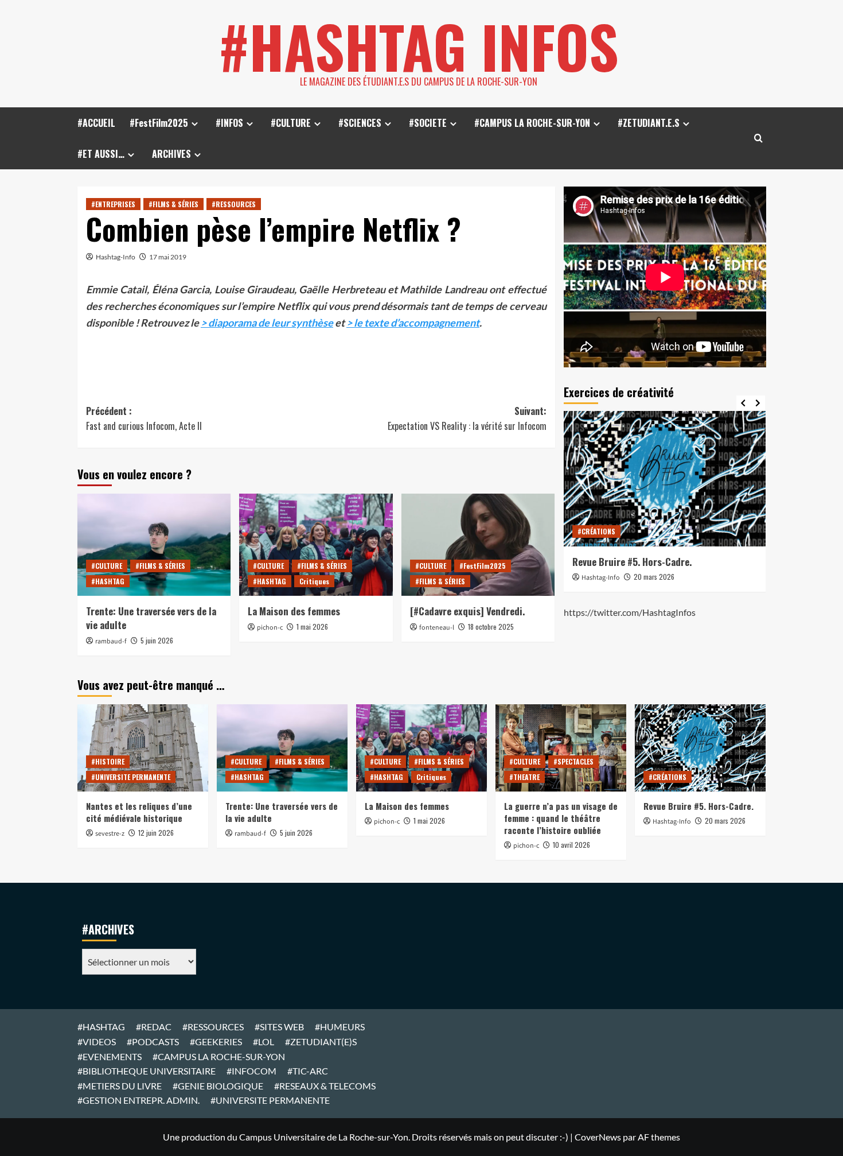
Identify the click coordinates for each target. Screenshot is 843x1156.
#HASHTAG (107, 581)
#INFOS (229, 123)
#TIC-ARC (307, 1070)
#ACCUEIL (96, 123)
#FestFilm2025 (159, 123)
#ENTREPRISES (113, 204)
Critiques (314, 581)
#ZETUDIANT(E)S (321, 1041)
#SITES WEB (279, 1026)
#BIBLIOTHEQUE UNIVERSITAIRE (146, 1070)
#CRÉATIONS (596, 531)
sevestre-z (109, 834)
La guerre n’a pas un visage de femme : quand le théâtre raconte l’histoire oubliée (561, 818)
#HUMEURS (340, 1026)
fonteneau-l (436, 628)
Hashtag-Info (115, 257)
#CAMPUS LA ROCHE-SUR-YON (532, 123)
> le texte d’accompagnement (412, 322)
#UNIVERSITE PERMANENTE (130, 777)
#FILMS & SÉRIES (173, 204)
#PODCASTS (153, 1041)
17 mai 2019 (167, 257)
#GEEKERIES (216, 1041)
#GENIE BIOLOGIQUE (218, 1085)
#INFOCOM (251, 1070)
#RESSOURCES (234, 204)
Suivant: (467, 418)
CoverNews (598, 1136)
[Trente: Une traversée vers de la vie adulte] (154, 545)
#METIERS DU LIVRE (119, 1085)
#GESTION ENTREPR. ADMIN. (138, 1100)
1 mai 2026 (312, 626)
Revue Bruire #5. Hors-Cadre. (632, 561)
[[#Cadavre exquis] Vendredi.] (478, 545)
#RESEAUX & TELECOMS (325, 1085)
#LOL (263, 1041)
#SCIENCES (359, 123)
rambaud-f (111, 641)
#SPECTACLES (573, 761)
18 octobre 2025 (491, 626)
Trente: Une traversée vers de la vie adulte (151, 618)
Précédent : (144, 418)
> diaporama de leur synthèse (267, 322)
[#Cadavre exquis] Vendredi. (467, 611)
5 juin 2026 (156, 640)
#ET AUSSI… (100, 154)
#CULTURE (291, 123)
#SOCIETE (428, 123)
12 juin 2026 (156, 832)
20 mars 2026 (654, 576)
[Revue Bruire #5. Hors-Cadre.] (665, 478)
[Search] (758, 138)
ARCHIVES (171, 154)
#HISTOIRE (107, 761)
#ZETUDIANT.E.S (649, 123)
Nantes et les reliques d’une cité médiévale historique (139, 812)
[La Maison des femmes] (315, 545)
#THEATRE (524, 777)
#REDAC (153, 1026)
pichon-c (270, 628)
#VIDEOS (96, 1041)
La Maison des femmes (294, 611)
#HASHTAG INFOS (418, 45)
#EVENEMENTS (109, 1056)
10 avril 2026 (571, 844)
